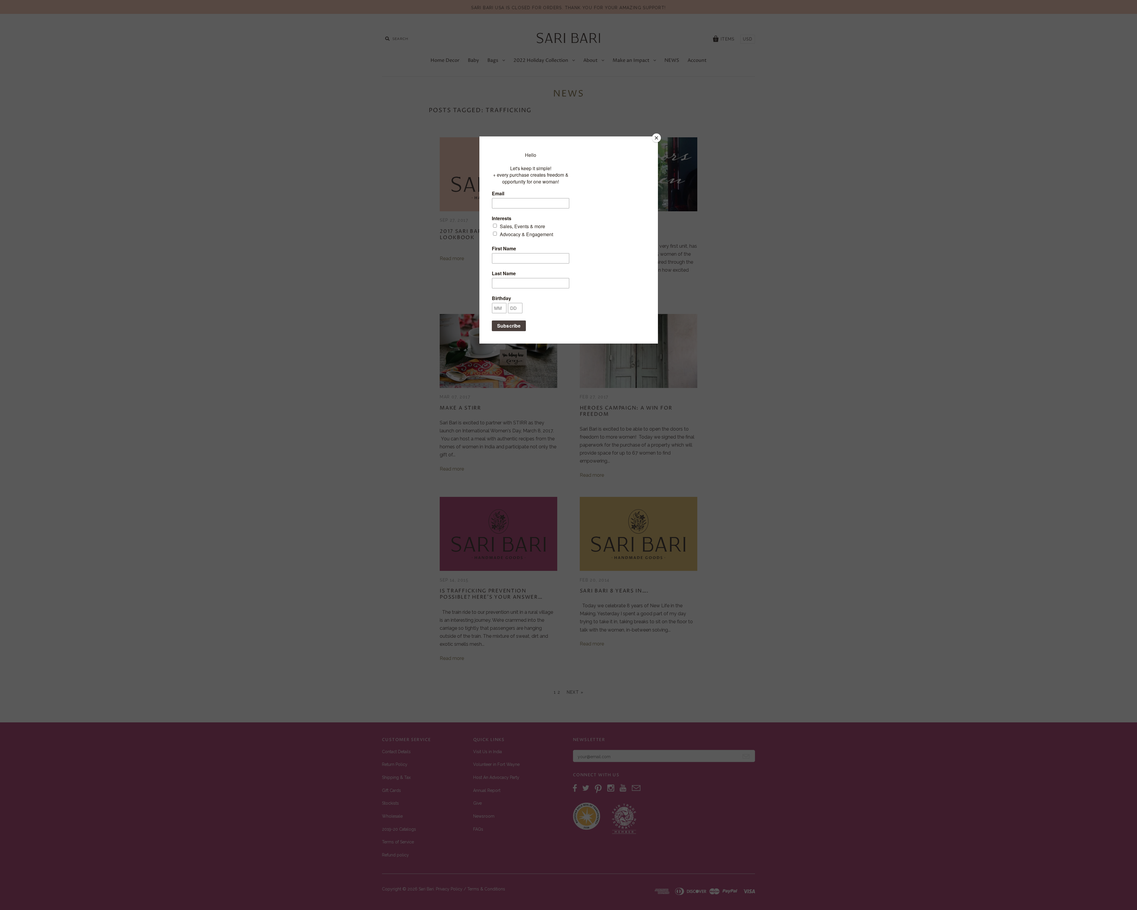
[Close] (656, 137)
